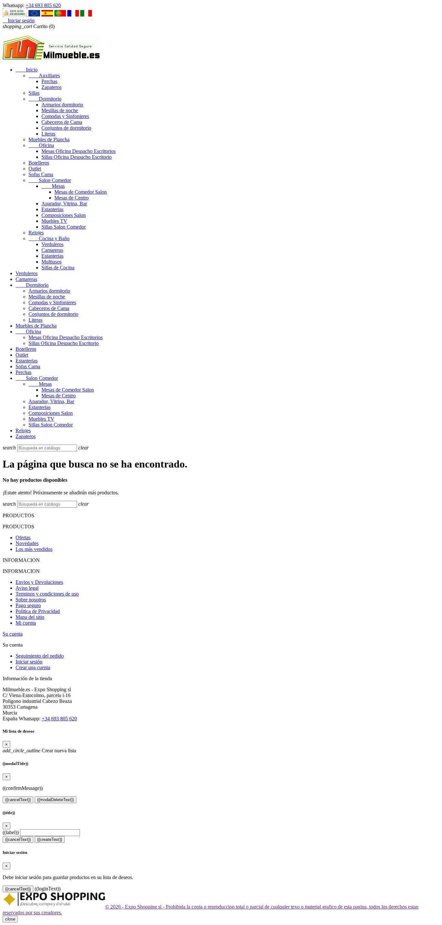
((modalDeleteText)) (55, 799)
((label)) (11, 832)
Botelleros (38, 163)
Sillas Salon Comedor (63, 227)
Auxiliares (44, 75)
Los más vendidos (34, 549)
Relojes (36, 232)
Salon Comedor (49, 180)
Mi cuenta (26, 623)
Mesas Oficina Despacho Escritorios (78, 151)
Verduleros (52, 244)
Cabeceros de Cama (61, 122)
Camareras (52, 250)
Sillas (33, 93)
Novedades (27, 543)
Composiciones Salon (63, 215)
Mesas (53, 186)
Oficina (41, 145)
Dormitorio (44, 99)
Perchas (49, 81)
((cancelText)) (18, 799)
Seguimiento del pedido (40, 656)
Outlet (34, 168)
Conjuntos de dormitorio (66, 128)
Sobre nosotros (31, 599)
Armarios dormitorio (62, 104)
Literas (48, 133)
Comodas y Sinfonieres (65, 116)
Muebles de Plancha (49, 139)
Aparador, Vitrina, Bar (64, 203)
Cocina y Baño (49, 238)
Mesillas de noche (59, 110)
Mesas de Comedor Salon (80, 192)
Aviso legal (27, 588)
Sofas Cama (40, 174)
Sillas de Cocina (57, 267)
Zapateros (51, 87)
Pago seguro (28, 605)
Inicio (27, 69)
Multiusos (51, 261)
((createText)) (49, 839)
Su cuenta (13, 634)
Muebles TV (54, 221)
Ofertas (23, 537)
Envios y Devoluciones (39, 582)
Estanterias (52, 209)
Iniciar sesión (29, 661)
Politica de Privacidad (38, 611)
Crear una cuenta (33, 667)
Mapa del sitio (30, 617)
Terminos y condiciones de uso (47, 594)
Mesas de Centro (71, 197)
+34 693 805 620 (43, 5)
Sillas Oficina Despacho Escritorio (76, 157)
